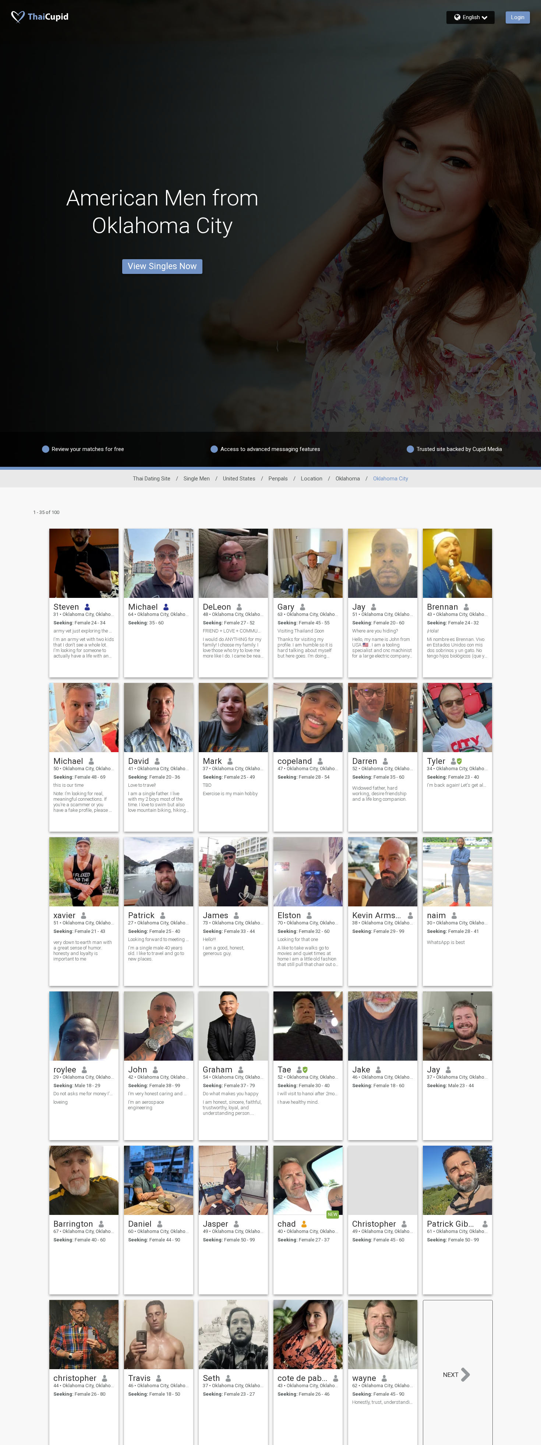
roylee (64, 1069)
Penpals (278, 478)
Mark (212, 761)
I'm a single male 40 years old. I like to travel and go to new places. (156, 953)
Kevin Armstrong (377, 915)
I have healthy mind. (298, 1102)
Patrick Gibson (452, 1224)
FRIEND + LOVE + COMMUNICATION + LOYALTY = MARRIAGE (233, 631)
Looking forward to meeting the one (158, 939)
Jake (361, 1069)
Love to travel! (142, 785)
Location (311, 478)
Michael (143, 607)
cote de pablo (302, 1378)
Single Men (197, 478)
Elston (289, 915)
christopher (74, 1378)
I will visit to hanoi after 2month (308, 1093)
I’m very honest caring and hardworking (158, 1093)
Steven (66, 607)
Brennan (442, 607)
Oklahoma (348, 478)
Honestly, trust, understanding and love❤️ (382, 1402)
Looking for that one (297, 939)
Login (517, 17)
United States (239, 478)
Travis (139, 1378)
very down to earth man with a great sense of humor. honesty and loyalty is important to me (82, 951)
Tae (284, 1069)
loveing (60, 1102)
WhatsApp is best (446, 942)
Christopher (374, 1224)
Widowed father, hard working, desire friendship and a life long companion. (379, 793)
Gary (285, 607)
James (215, 915)
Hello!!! (209, 939)
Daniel (140, 1224)
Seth (211, 1378)
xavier (64, 915)
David (138, 761)
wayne (364, 1378)
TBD (207, 785)
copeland (294, 761)
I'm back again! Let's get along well (457, 785)
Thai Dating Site (151, 478)
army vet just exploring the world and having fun (83, 631)
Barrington (73, 1224)
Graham (218, 1069)
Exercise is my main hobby (230, 793)
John (137, 1069)
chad (286, 1224)
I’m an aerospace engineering (146, 1104)
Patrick (141, 915)
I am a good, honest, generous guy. (223, 950)
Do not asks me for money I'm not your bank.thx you (83, 1093)
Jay (358, 607)
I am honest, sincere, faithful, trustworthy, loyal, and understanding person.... (232, 1107)
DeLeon (217, 607)
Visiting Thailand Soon (300, 631)
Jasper (215, 1224)
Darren (364, 761)
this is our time (68, 785)
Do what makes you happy (230, 1093)
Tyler (436, 761)
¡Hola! (433, 631)
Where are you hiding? (375, 631)
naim (436, 915)
